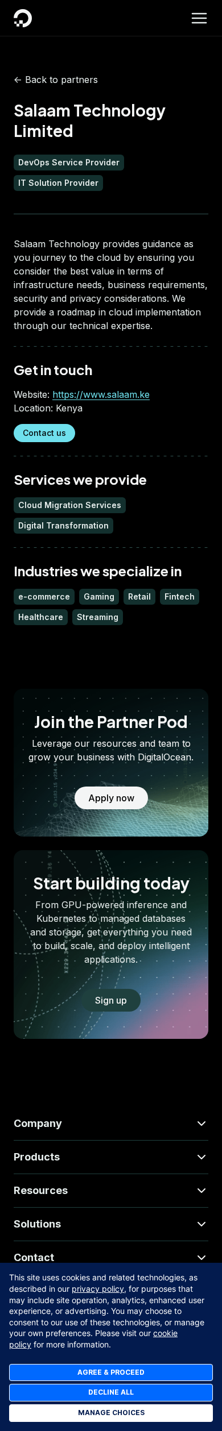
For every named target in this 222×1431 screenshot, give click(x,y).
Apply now (111, 798)
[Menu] (199, 18)
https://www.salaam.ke (101, 394)
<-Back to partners (56, 79)
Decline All (111, 1392)
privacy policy (98, 1288)
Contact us (44, 433)
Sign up (111, 1000)
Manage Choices (111, 1412)
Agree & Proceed (111, 1372)
